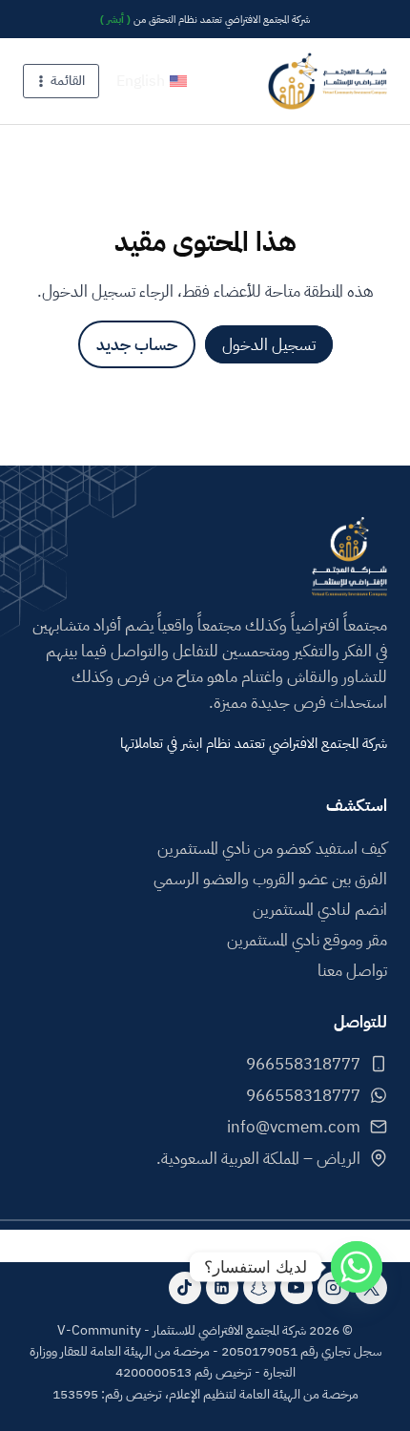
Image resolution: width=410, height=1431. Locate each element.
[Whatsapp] (356, 1267)
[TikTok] (185, 1288)
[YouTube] (296, 1288)
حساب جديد (136, 345)
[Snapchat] (259, 1288)
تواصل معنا (352, 971)
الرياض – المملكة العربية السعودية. (258, 1159)
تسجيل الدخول (269, 345)
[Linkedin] (222, 1288)
